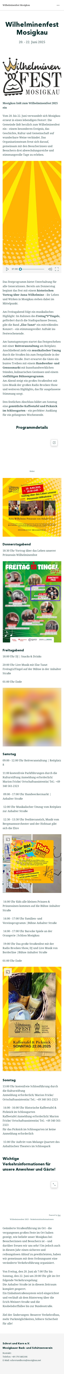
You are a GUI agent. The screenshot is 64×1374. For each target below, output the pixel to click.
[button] (32, 1212)
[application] (32, 451)
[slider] (32, 269)
